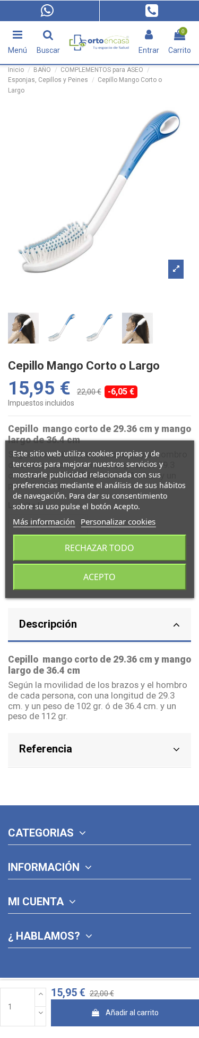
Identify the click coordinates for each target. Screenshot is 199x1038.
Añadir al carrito (132, 1012)
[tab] (99, 626)
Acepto (99, 577)
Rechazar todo (99, 548)
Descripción (48, 624)
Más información (44, 521)
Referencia (45, 748)
